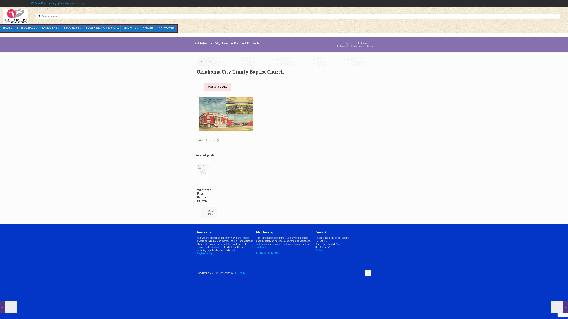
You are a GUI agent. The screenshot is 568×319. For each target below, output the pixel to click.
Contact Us (321, 250)
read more (261, 247)
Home (347, 43)
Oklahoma (362, 43)
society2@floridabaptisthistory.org (66, 3)
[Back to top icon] (368, 273)
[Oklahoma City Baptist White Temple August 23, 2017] (559, 307)
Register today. (205, 253)
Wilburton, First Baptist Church (204, 195)
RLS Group (239, 273)
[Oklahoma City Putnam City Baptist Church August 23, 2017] (8, 307)
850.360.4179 (37, 3)
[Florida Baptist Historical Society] (15, 16)
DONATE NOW (268, 253)
